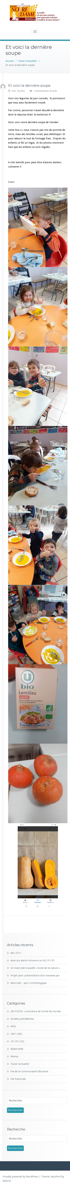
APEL (13, 1026)
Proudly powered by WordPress (20, 1176)
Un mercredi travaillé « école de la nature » (35, 968)
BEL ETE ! (16, 952)
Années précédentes (22, 1018)
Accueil (10, 60)
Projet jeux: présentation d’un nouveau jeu (35, 975)
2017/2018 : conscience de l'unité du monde (36, 1011)
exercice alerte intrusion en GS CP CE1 (33, 960)
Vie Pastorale (18, 1078)
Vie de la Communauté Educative (29, 1071)
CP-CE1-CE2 (17, 1041)
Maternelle (17, 1048)
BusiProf (56, 1176)
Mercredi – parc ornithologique (29, 983)
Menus (14, 1056)
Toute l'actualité (27, 60)
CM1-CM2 (16, 1033)
